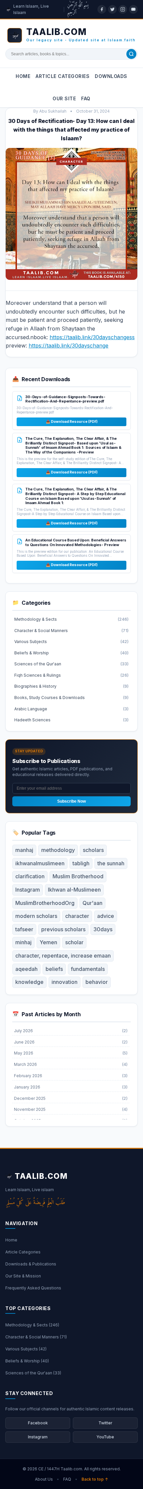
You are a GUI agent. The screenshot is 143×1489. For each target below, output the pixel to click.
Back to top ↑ (94, 1479)
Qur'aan (92, 903)
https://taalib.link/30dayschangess (92, 337)
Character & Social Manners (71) (36, 1336)
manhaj (24, 850)
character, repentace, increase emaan (63, 955)
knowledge (29, 982)
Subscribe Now (71, 801)
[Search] (131, 54)
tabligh (80, 863)
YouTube (105, 1436)
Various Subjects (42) (26, 1348)
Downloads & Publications (30, 1263)
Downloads (111, 76)
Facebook (38, 1422)
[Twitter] (112, 9)
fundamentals (88, 969)
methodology (58, 850)
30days (102, 929)
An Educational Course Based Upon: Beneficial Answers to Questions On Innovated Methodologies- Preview (75, 542)
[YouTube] (133, 9)
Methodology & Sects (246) (32, 1324)
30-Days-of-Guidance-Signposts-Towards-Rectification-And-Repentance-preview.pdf (65, 399)
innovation (64, 982)
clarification (30, 876)
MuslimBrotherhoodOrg (44, 903)
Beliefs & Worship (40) (27, 1360)
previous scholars (63, 929)
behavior (96, 982)
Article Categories (62, 76)
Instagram (27, 889)
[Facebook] (101, 9)
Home (23, 76)
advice (105, 916)
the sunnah (110, 863)
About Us (44, 1479)
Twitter (105, 1422)
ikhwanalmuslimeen (40, 863)
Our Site (64, 98)
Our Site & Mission (23, 1275)
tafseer (24, 929)
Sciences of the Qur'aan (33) (33, 1372)
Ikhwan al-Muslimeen (74, 889)
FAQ (85, 98)
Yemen (48, 942)
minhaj (23, 942)
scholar (74, 942)
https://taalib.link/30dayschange (68, 345)
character (77, 916)
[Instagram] (122, 9)
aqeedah (26, 969)
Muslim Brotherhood (78, 876)
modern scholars (36, 916)
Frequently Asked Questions (33, 1287)
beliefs (54, 969)
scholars (93, 850)
